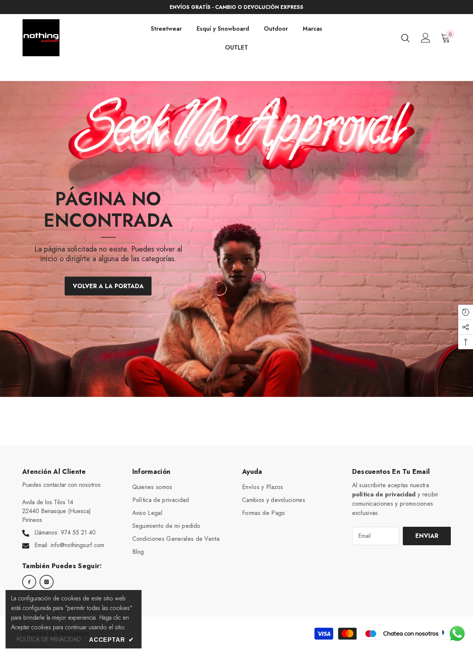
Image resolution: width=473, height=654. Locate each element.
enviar (426, 536)
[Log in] (426, 38)
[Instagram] (47, 582)
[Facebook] (29, 582)
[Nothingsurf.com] (236, 239)
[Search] (405, 38)
